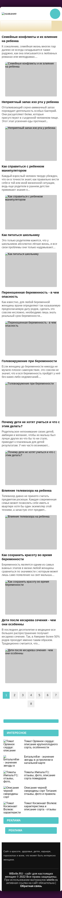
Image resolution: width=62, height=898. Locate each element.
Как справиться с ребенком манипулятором (23, 168)
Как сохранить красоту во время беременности (27, 557)
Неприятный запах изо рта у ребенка (30, 102)
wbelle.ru (52, 879)
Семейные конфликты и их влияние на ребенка (29, 39)
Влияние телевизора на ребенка (26, 490)
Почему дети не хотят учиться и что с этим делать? (31, 424)
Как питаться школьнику (21, 235)
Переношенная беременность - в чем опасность (30, 294)
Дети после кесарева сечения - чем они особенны (29, 622)
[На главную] (15, 13)
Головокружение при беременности (29, 361)
